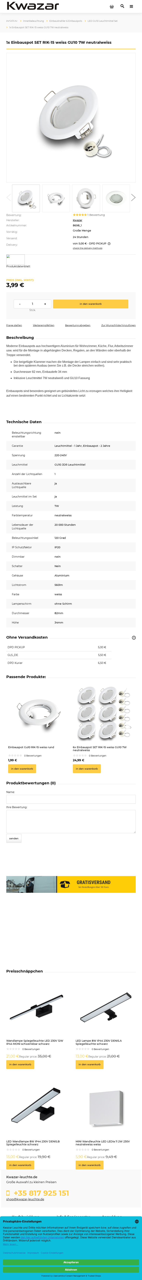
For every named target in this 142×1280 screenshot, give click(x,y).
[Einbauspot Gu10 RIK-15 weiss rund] (38, 713)
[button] (8, 198)
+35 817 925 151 (40, 1193)
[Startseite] (33, 6)
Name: (10, 792)
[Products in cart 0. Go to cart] (111, 6)
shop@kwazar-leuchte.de (25, 1199)
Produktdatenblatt (18, 266)
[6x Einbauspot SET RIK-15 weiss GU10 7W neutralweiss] (103, 713)
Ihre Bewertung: (16, 807)
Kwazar (77, 220)
